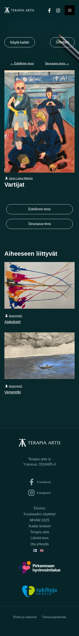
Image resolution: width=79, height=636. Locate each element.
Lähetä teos (40, 538)
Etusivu (39, 508)
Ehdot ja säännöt (25, 617)
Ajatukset (12, 321)
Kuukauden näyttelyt (40, 514)
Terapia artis (39, 532)
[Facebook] (49, 10)
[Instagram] (58, 10)
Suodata (62, 42)
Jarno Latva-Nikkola (21, 178)
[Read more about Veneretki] (39, 355)
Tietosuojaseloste (54, 617)
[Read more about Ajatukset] (39, 285)
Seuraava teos (57, 63)
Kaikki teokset (39, 526)
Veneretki (12, 392)
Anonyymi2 (15, 315)
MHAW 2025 (39, 520)
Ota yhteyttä (39, 544)
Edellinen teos (22, 63)
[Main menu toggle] (70, 10)
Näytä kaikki (19, 42)
